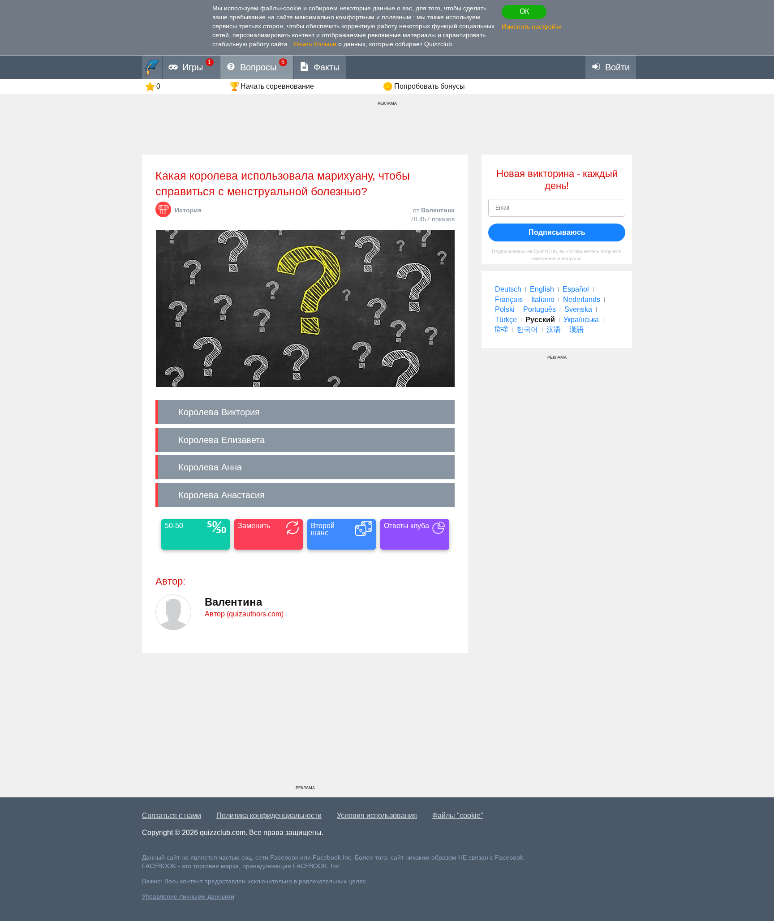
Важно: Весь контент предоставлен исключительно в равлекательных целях (254, 881)
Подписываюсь (557, 232)
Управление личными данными (188, 896)
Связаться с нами (171, 815)
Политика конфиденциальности (269, 815)
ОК (524, 11)
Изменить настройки (532, 26)
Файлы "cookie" (457, 815)
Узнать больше (314, 43)
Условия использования (377, 815)
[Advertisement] (305, 722)
